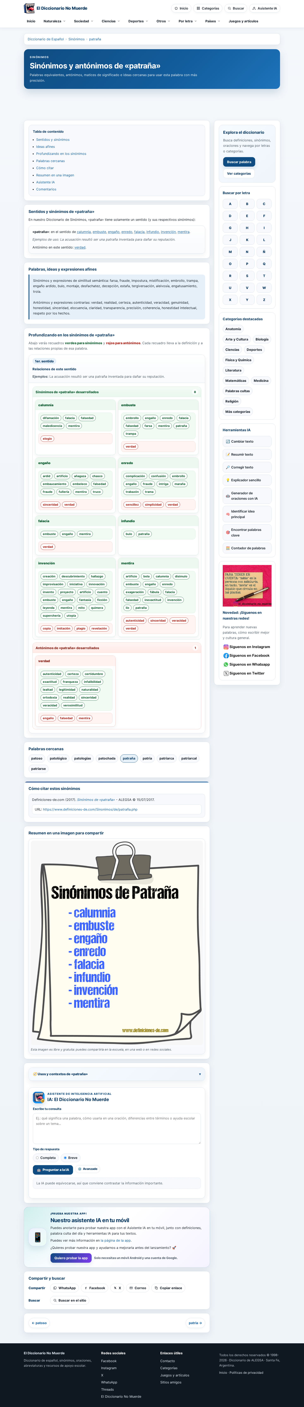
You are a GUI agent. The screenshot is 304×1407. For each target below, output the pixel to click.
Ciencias (232, 350)
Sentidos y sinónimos (52, 139)
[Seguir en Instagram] (247, 647)
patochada (106, 758)
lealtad (48, 689)
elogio (47, 438)
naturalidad (89, 689)
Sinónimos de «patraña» (96, 800)
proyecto (66, 592)
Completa (48, 1158)
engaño (114, 232)
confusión (158, 476)
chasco (97, 476)
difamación (51, 418)
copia (47, 628)
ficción (102, 600)
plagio (81, 628)
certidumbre (94, 674)
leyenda (48, 607)
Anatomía (233, 329)
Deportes (254, 350)
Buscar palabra (239, 162)
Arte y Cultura (236, 339)
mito (81, 607)
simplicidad (153, 504)
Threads (107, 1389)
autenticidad (135, 620)
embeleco (80, 484)
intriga (163, 484)
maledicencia (52, 426)
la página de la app (116, 1240)
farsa (148, 426)
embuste (99, 232)
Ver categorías (239, 173)
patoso (36, 758)
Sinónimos (76, 39)
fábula (154, 592)
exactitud (50, 681)
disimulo (181, 576)
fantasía (85, 600)
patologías (82, 758)
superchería (51, 615)
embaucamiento (54, 484)
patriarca (166, 758)
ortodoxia (50, 697)
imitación (63, 628)
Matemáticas (235, 381)
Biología (262, 339)
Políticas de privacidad (246, 1373)
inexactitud (153, 600)
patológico (58, 758)
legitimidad (67, 689)
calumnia (84, 232)
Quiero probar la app (71, 1258)
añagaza (80, 476)
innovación (97, 584)
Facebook (109, 1361)
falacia (139, 232)
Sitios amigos (170, 1382)
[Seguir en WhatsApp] (247, 665)
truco (97, 491)
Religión (231, 401)
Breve (72, 1158)
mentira (183, 232)
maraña (180, 484)
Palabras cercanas (50, 161)
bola (146, 576)
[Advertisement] (152, 102)
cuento (102, 592)
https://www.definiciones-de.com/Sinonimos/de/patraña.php (90, 809)
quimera (97, 607)
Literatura (233, 370)
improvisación (53, 584)
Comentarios (46, 189)
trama (149, 491)
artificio (62, 476)
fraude (48, 491)
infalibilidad (92, 681)
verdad (79, 247)
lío (127, 607)
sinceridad (50, 504)
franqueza (70, 681)
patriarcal (189, 758)
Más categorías (237, 412)
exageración (135, 592)
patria (147, 758)
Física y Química (238, 360)
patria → (195, 1323)
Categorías (168, 1368)
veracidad (179, 620)
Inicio (31, 21)
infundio (152, 232)
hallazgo (97, 576)
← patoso (39, 1323)
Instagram (109, 1368)
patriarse (38, 769)
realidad (69, 697)
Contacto (167, 1361)
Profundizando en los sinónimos (61, 154)
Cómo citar (45, 168)
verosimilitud (73, 705)
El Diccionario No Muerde (121, 1396)
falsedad (87, 418)
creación (49, 576)
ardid (46, 476)
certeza (73, 674)
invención (168, 232)
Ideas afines (45, 147)
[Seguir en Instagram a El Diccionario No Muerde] (247, 586)
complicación (135, 476)
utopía (71, 615)
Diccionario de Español (46, 39)
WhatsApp (109, 1382)
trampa (131, 433)
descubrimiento (73, 576)
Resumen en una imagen (55, 175)
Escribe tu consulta (47, 1109)
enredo (126, 232)
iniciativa (76, 584)
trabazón (132, 491)
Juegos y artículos (243, 21)
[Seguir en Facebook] (247, 656)
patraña (95, 39)
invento (48, 592)
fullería (64, 491)
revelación (99, 628)
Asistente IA (45, 182)
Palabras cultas (237, 391)
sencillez (132, 504)
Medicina (261, 381)
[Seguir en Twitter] (247, 673)
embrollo (132, 418)
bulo (129, 534)
